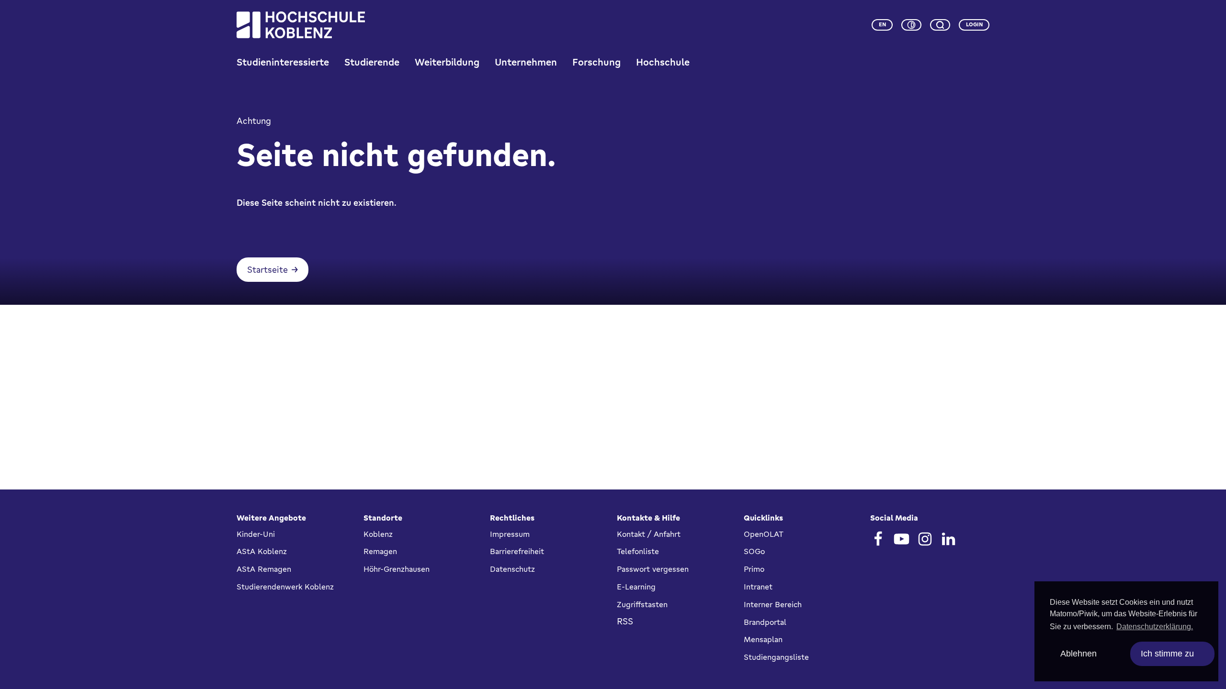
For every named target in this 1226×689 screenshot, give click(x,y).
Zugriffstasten (642, 604)
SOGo (754, 551)
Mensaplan (763, 639)
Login (974, 24)
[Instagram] (925, 539)
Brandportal (765, 622)
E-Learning (636, 586)
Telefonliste (638, 551)
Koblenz (378, 534)
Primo (754, 569)
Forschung (596, 62)
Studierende (371, 62)
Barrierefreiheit (517, 551)
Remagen (380, 551)
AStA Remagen (264, 569)
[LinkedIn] (948, 539)
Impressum (510, 534)
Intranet (758, 586)
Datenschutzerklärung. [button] (1154, 626)
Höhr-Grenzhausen (396, 569)
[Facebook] (878, 539)
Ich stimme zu (1167, 653)
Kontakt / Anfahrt (649, 534)
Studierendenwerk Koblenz (285, 586)
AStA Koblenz (262, 551)
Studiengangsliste (776, 657)
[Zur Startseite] (301, 24)
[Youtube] (901, 539)
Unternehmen (526, 62)
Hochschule (663, 62)
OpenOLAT (763, 534)
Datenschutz (512, 569)
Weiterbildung (447, 62)
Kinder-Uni (256, 534)
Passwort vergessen (653, 569)
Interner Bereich (773, 604)
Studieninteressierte (283, 62)
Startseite (267, 269)
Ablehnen (1078, 653)
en (882, 24)
